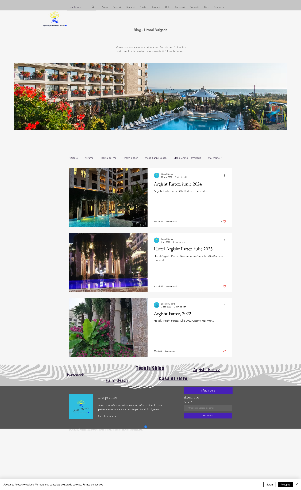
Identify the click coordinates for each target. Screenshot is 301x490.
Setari (269, 484)
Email (187, 402)
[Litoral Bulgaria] (146, 427)
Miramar (89, 157)
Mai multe (214, 157)
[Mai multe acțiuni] (225, 175)
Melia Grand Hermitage (187, 157)
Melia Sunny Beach (156, 157)
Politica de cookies (93, 484)
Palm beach (131, 157)
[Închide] (297, 484)
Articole (73, 157)
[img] (54, 26)
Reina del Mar (109, 157)
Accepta (285, 484)
